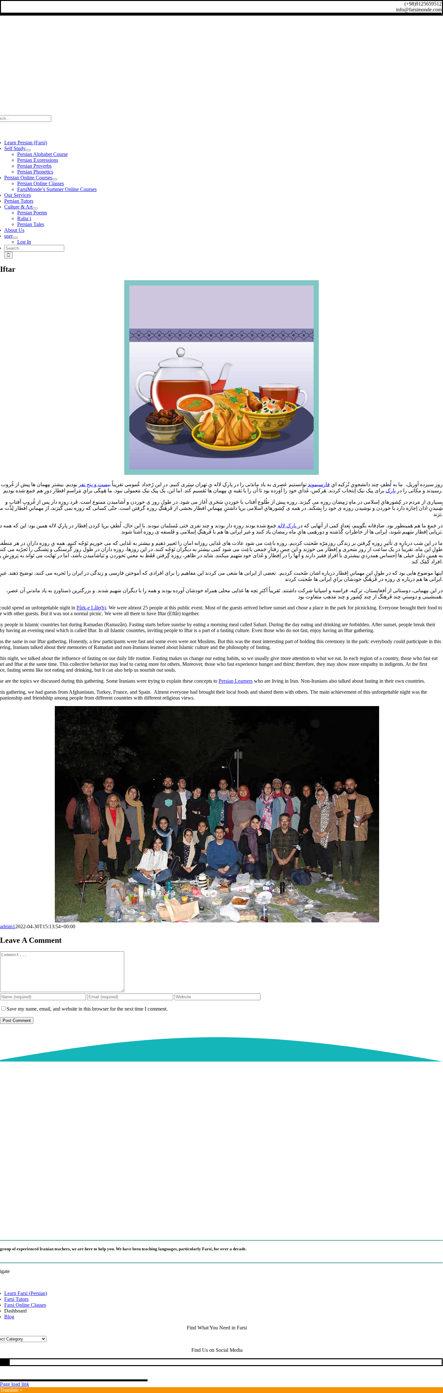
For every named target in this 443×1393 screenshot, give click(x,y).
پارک (391, 490)
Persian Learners (236, 681)
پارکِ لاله (288, 525)
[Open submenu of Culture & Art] (35, 209)
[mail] (7, 1362)
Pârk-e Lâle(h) (91, 607)
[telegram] (5, 1362)
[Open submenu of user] (15, 238)
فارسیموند (319, 484)
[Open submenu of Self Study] (28, 150)
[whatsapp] (3, 1362)
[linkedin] (1, 1362)
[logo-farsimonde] (217, 1227)
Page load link (14, 1384)
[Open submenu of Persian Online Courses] (54, 179)
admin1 (7, 926)
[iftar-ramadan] (221, 473)
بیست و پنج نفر (94, 484)
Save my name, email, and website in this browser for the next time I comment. (87, 1009)
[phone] (9, 1362)
